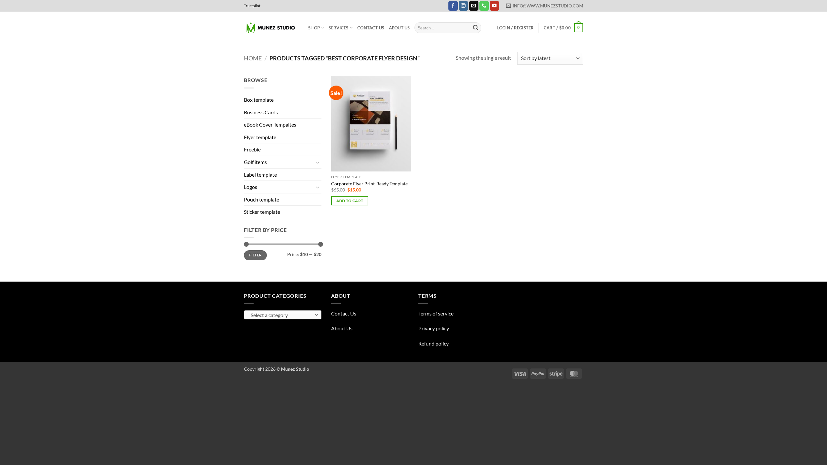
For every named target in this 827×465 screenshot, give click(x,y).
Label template (260, 174)
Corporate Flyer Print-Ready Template (369, 183)
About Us (399, 27)
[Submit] (475, 27)
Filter (255, 255)
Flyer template (260, 137)
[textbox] (281, 315)
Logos (250, 187)
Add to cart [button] (349, 201)
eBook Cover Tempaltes (270, 124)
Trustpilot (252, 5)
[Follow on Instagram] (463, 6)
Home (253, 58)
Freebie (252, 149)
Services (338, 27)
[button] (515, 28)
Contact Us (370, 27)
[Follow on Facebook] (453, 6)
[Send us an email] (473, 6)
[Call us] (484, 6)
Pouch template (261, 199)
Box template (259, 100)
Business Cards (261, 112)
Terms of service (436, 313)
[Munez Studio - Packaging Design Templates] (271, 27)
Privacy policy (433, 328)
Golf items (255, 162)
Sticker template (262, 212)
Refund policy (433, 343)
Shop (314, 27)
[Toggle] (317, 162)
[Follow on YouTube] (494, 6)
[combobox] (282, 314)
